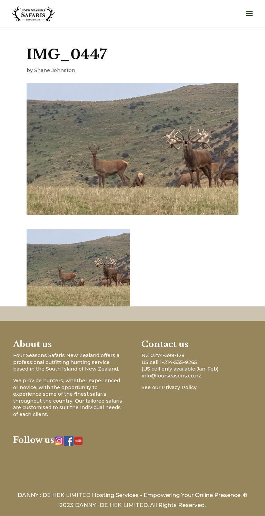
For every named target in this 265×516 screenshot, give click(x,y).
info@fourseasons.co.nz (171, 376)
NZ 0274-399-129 (163, 355)
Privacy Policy (179, 387)
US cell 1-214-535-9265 (169, 362)
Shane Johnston (54, 70)
